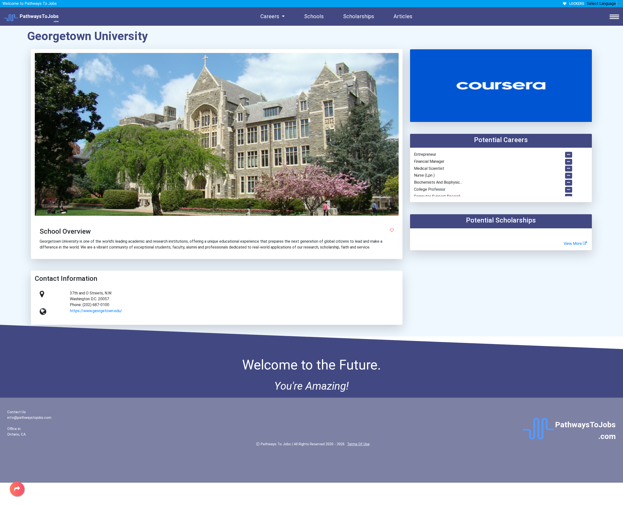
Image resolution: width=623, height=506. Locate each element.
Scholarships (358, 16)
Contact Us (16, 412)
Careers (270, 16)
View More (573, 243)
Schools (314, 16)
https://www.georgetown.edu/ (96, 311)
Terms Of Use (358, 444)
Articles (403, 16)
